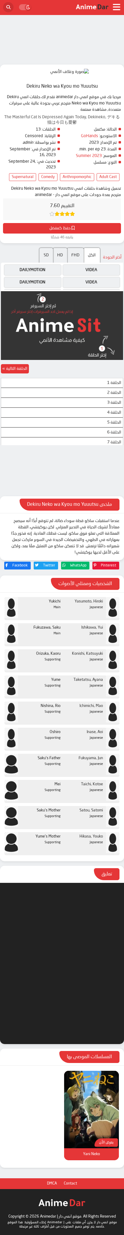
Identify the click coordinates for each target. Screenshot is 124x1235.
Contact (70, 1183)
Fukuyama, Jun (91, 758)
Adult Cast (108, 177)
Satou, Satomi (91, 810)
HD (60, 255)
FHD (75, 255)
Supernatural (22, 177)
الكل (92, 255)
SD (46, 255)
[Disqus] (62, 962)
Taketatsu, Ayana (88, 680)
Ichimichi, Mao (91, 706)
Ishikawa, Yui (92, 628)
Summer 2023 (89, 156)
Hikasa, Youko (91, 836)
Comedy (48, 177)
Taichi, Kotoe (92, 784)
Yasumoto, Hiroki (89, 601)
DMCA (52, 1183)
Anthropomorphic (77, 177)
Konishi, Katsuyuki (87, 654)
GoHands (89, 136)
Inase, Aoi (95, 732)
